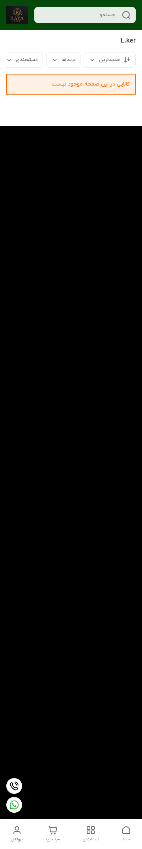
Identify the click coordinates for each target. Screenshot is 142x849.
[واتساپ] (14, 805)
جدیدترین (109, 59)
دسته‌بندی (27, 59)
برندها (68, 59)
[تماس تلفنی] (14, 786)
